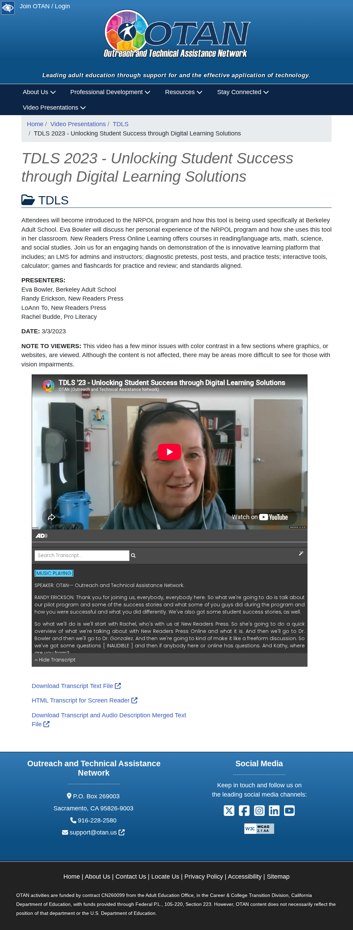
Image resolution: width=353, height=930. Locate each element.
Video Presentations (78, 124)
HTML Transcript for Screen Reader (85, 700)
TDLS (121, 124)
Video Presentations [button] (51, 107)
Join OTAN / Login (45, 6)
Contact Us (130, 876)
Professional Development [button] (107, 92)
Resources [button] (180, 92)
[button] (229, 813)
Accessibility (245, 876)
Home (35, 124)
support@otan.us (97, 832)
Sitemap (278, 876)
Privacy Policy (203, 876)
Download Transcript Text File (76, 686)
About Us (97, 876)
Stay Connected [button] (240, 92)
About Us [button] (36, 92)
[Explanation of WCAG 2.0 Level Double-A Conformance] (259, 828)
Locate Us (165, 876)
